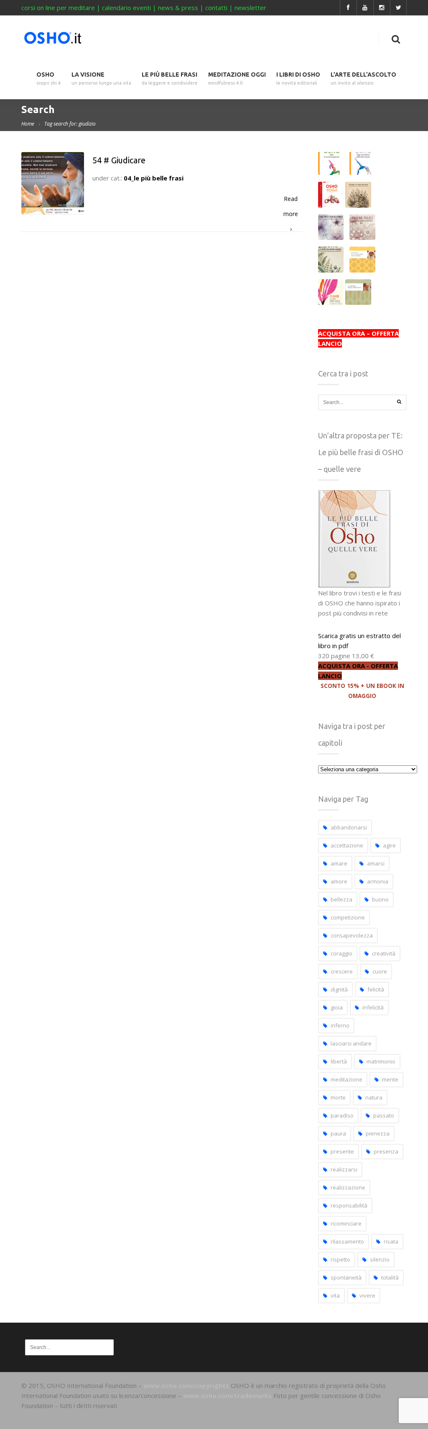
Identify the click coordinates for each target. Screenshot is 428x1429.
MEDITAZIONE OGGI (237, 78)
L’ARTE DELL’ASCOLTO (363, 78)
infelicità (373, 1007)
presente (342, 1151)
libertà (339, 1061)
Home (27, 123)
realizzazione (348, 1187)
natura (373, 1097)
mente (390, 1079)
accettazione (347, 845)
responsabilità (349, 1205)
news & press (178, 7)
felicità (375, 989)
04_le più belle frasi (153, 178)
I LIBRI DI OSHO (298, 78)
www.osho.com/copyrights (186, 1385)
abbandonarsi (349, 827)
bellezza (341, 899)
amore (339, 881)
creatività (383, 953)
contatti (216, 7)
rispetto (340, 1259)
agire (389, 845)
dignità (339, 989)
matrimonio (381, 1061)
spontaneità (346, 1277)
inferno (340, 1025)
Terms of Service (279, 1415)
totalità (390, 1277)
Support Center (219, 1415)
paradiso (342, 1115)
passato (383, 1115)
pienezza (378, 1133)
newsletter (250, 7)
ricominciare (346, 1223)
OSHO (48, 78)
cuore (379, 971)
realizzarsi (344, 1169)
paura (338, 1133)
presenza (386, 1151)
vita (335, 1295)
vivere (367, 1295)
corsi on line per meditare (58, 7)
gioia (337, 1007)
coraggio (341, 953)
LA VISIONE (101, 78)
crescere (342, 971)
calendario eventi (126, 7)
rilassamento (347, 1241)
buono (380, 899)
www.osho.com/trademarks (227, 1395)
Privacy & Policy (339, 1415)
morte (338, 1097)
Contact (385, 1415)
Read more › (290, 200)
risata (391, 1241)
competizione (348, 917)
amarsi (376, 863)
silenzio (380, 1259)
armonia (377, 881)
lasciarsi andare (351, 1043)
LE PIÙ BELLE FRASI (170, 78)
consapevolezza (352, 935)
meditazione (346, 1079)
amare (339, 863)
